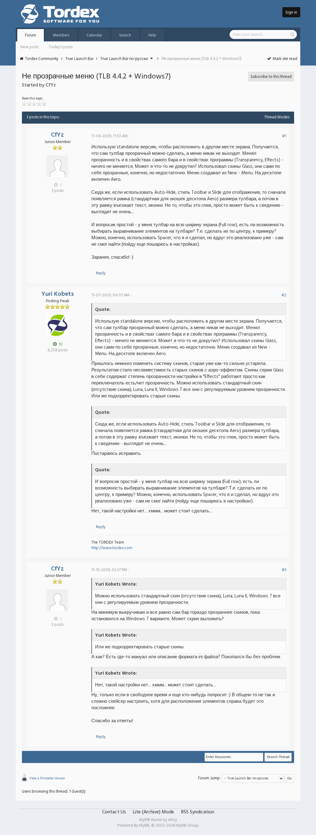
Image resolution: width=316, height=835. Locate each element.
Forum (30, 35)
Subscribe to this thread (271, 77)
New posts (29, 47)
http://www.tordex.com (111, 548)
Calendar (94, 35)
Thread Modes (276, 117)
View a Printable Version (47, 778)
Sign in (291, 12)
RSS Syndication (197, 812)
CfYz (57, 135)
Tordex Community (41, 59)
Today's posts (61, 47)
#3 (284, 570)
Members (61, 35)
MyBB (144, 825)
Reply (101, 273)
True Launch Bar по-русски (124, 59)
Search (125, 35)
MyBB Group (187, 825)
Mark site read (284, 59)
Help (152, 35)
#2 (283, 295)
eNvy (172, 820)
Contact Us (114, 812)
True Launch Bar (79, 59)
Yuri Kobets (57, 294)
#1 (284, 136)
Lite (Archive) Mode (153, 812)
